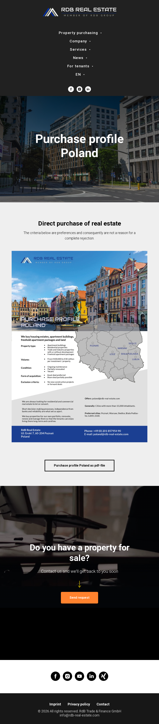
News (79, 58)
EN (79, 74)
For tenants (79, 66)
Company (79, 41)
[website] (103, 676)
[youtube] (79, 676)
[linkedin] (88, 89)
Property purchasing (79, 33)
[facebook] (71, 89)
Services (79, 49)
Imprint (55, 704)
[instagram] (79, 89)
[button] (79, 597)
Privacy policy (79, 704)
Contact (103, 704)
